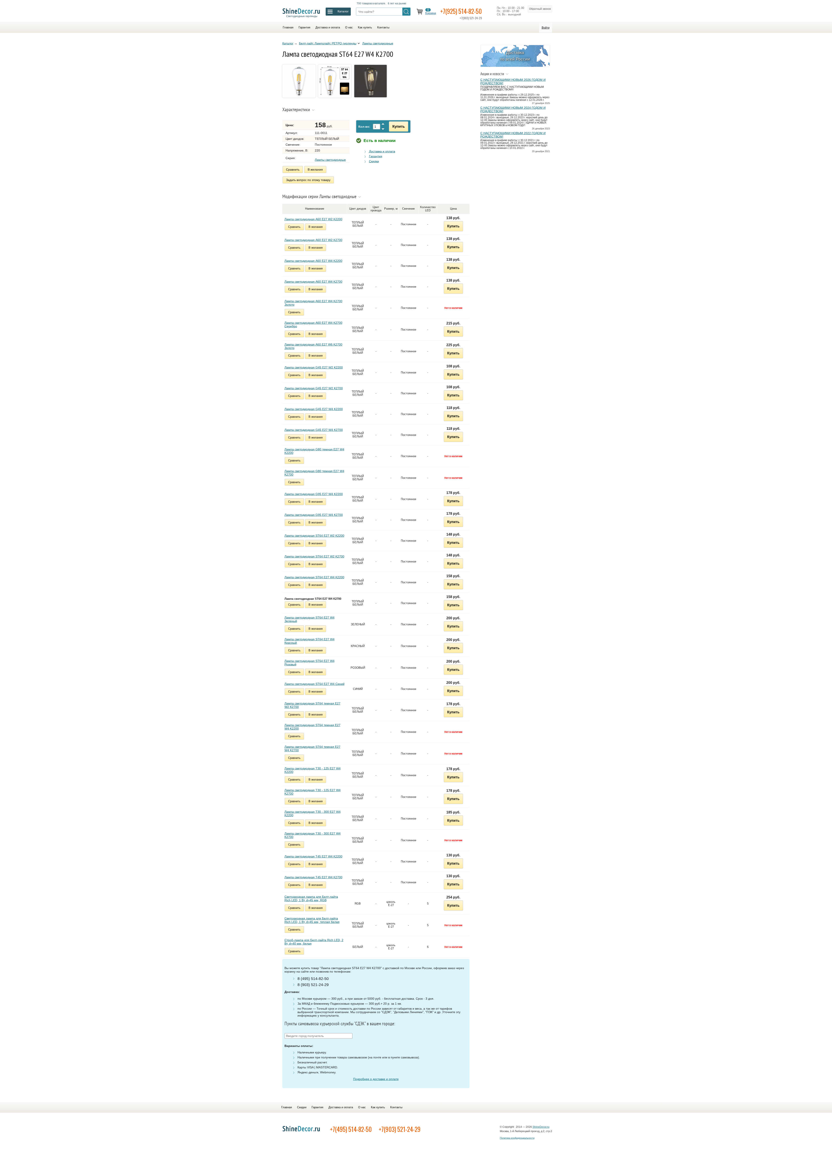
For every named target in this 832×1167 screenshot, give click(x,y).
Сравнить (292, 169)
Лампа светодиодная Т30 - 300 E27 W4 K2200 (312, 813)
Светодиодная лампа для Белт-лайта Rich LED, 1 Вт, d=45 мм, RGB (311, 898)
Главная (288, 27)
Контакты (383, 27)
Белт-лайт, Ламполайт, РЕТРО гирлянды (327, 43)
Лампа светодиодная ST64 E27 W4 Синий (314, 684)
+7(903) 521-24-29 (400, 1129)
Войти (545, 27)
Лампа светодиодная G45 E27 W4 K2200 (313, 409)
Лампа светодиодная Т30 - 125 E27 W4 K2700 (312, 791)
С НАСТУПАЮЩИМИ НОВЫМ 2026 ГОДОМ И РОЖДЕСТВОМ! (513, 81)
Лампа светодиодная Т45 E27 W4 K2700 (313, 877)
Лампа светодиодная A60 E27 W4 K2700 (313, 281)
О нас (349, 27)
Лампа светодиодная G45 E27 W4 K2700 (313, 430)
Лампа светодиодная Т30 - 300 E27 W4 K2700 (312, 835)
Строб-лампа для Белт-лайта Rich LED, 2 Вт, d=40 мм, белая (313, 941)
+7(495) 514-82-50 (351, 1129)
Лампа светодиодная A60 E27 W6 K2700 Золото (313, 346)
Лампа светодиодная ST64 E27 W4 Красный (309, 640)
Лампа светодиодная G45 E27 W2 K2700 (313, 388)
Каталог (287, 43)
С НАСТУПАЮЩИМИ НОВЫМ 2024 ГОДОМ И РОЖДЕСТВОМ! (513, 109)
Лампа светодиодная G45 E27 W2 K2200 (313, 367)
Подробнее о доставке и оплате (376, 1079)
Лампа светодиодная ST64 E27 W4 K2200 (314, 577)
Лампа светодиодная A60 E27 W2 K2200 (313, 219)
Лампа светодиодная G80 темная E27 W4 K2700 (314, 472)
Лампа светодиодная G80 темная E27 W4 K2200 (314, 451)
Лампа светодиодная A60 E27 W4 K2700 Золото (313, 302)
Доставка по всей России (515, 55)
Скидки (374, 161)
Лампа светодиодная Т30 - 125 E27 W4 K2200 (312, 770)
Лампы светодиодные (377, 43)
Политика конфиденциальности (517, 1138)
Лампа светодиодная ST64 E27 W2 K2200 (314, 535)
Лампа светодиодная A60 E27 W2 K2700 (313, 240)
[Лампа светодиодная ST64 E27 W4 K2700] (299, 98)
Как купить (365, 27)
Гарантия (304, 27)
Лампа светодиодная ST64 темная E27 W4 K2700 (312, 748)
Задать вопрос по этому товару (308, 180)
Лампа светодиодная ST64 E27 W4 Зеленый (309, 619)
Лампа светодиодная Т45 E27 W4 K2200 (313, 856)
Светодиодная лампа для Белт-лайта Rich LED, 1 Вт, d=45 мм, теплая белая (312, 920)
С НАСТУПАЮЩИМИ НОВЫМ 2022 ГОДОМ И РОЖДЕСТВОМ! (513, 134)
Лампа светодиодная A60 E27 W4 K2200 (313, 260)
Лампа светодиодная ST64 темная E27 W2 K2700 (312, 705)
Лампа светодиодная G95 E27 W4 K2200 (313, 494)
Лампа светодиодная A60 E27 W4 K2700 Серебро (313, 324)
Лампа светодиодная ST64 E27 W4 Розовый (309, 662)
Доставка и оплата (327, 27)
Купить (398, 126)
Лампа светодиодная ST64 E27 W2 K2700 (314, 556)
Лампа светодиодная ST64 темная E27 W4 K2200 (312, 726)
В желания (315, 169)
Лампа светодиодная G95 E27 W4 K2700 (313, 515)
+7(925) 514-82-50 (461, 11)
